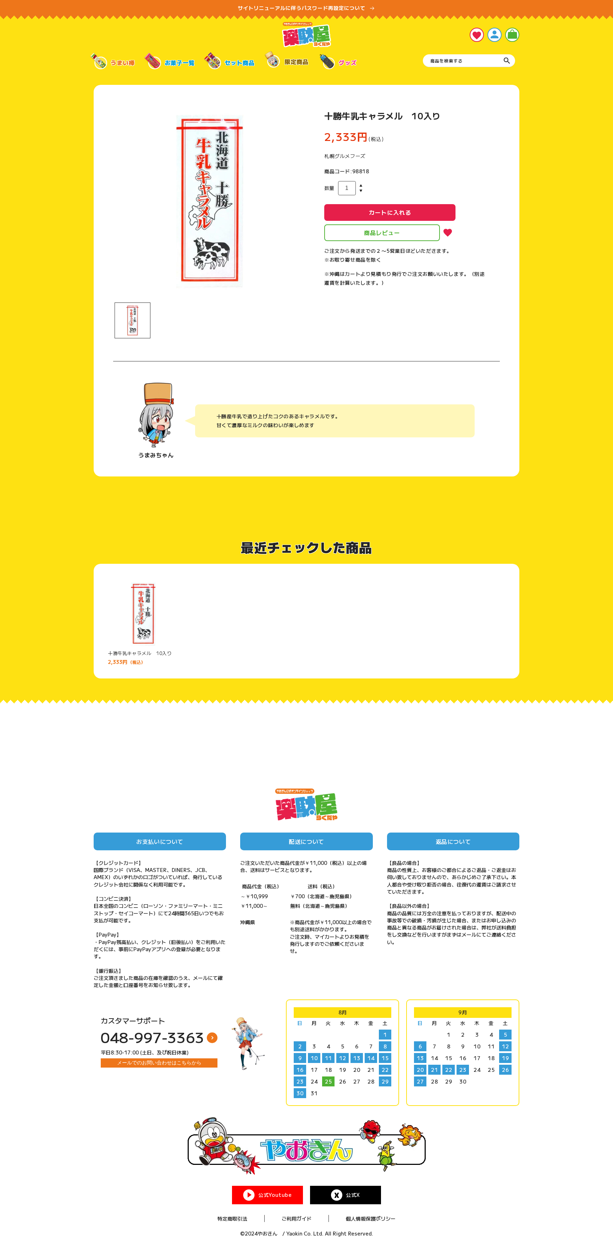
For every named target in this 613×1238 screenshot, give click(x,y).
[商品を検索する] (507, 61)
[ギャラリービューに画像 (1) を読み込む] (132, 320)
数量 (329, 188)
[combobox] (469, 60)
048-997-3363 (152, 1037)
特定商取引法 (232, 1218)
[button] (512, 35)
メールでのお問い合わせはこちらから (159, 1062)
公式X (353, 1194)
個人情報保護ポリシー (371, 1218)
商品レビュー (382, 232)
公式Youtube (275, 1194)
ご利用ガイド (296, 1218)
